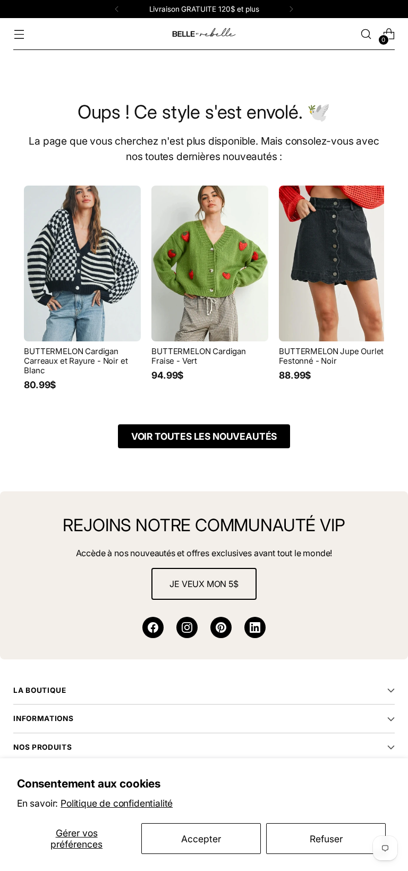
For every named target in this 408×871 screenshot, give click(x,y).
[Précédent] (117, 9)
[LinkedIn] (255, 627)
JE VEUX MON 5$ (204, 584)
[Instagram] (187, 627)
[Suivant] (291, 9)
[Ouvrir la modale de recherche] (366, 34)
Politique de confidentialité (117, 803)
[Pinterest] (221, 627)
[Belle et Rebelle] (204, 34)
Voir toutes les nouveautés (204, 436)
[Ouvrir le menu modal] (19, 34)
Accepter (201, 838)
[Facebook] (153, 627)
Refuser (326, 838)
